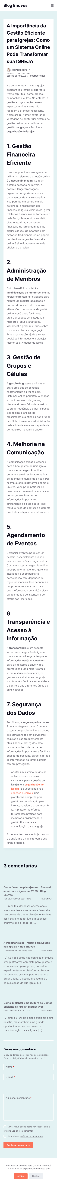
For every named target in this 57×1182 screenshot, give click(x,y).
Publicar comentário (18, 1145)
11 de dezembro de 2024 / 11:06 (17, 950)
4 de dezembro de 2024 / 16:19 (17, 899)
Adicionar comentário (19, 1097)
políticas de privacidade (31, 1136)
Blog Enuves (15, 5)
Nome (10, 1066)
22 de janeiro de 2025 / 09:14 (16, 1010)
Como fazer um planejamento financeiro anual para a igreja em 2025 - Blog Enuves (28, 891)
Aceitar (20, 1176)
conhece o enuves (22, 793)
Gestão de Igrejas (16, 76)
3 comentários (37, 76)
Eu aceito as (25, 1136)
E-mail (10, 1076)
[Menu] (52, 5)
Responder (46, 899)
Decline (36, 1176)
